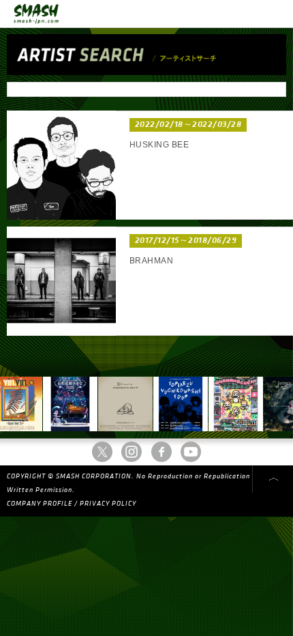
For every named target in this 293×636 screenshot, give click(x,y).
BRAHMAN (151, 260)
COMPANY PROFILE (39, 504)
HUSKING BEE (159, 144)
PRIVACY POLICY (108, 504)
